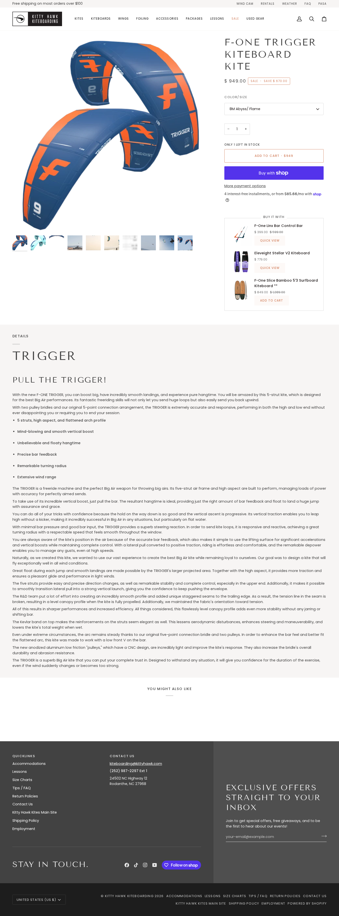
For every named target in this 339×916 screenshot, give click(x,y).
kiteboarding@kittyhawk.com (136, 763)
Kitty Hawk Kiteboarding (129, 896)
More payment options (245, 185)
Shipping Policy (25, 820)
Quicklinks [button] (23, 756)
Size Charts (22, 779)
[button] (79, 18)
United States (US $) (36, 899)
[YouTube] (154, 865)
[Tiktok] (136, 865)
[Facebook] (127, 865)
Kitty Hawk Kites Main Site (34, 812)
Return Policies (25, 796)
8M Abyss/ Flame (245, 108)
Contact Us (22, 804)
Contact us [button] (122, 756)
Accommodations (29, 763)
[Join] (322, 836)
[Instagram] (145, 865)
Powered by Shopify (307, 903)
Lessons (19, 771)
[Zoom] (110, 134)
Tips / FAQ (21, 787)
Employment (23, 828)
